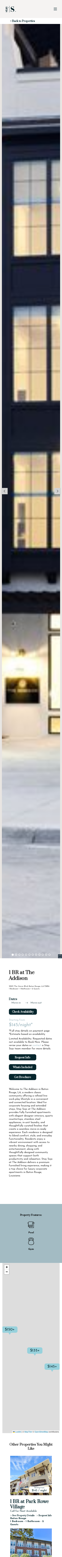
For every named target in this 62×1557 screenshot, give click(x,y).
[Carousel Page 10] (43, 955)
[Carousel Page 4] (23, 955)
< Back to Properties (22, 21)
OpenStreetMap (41, 1431)
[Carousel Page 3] (19, 955)
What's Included (22, 1067)
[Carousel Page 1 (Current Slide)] (13, 955)
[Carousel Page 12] (49, 955)
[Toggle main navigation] (55, 9)
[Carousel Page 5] (26, 955)
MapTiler (28, 1431)
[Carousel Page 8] (36, 955)
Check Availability (23, 1012)
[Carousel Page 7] (33, 955)
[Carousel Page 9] (39, 955)
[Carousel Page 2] (16, 955)
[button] (42, 1354)
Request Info (22, 1057)
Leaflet (18, 1431)
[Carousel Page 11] (46, 955)
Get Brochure (22, 1077)
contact (36, 1045)
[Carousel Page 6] (29, 955)
